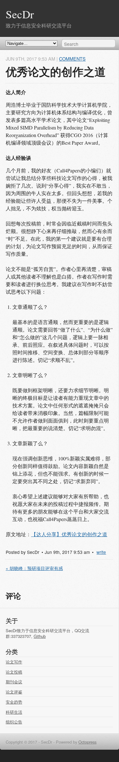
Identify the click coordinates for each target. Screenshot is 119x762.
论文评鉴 (14, 692)
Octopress (87, 742)
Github (40, 636)
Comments (72, 58)
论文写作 (14, 662)
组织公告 (14, 722)
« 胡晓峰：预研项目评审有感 (34, 568)
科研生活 (14, 712)
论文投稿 (14, 672)
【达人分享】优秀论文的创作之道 (69, 534)
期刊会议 (14, 682)
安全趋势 (14, 702)
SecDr (20, 14)
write (101, 552)
